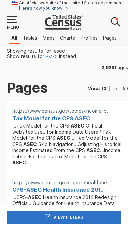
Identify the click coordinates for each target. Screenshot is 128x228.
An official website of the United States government (71, 2)
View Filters (68, 217)
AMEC (52, 56)
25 (114, 88)
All (14, 38)
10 (103, 88)
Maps (49, 38)
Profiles (89, 38)
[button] (12, 23)
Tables (30, 38)
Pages (110, 38)
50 (125, 88)
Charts (67, 38)
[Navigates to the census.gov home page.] (64, 27)
